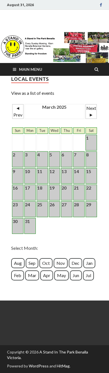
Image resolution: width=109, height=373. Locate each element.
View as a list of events (32, 93)
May (61, 275)
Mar (32, 275)
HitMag (63, 366)
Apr (46, 275)
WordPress (39, 366)
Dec (75, 263)
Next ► (91, 111)
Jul (88, 275)
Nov (60, 263)
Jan (89, 263)
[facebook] (100, 5)
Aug (18, 263)
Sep (32, 263)
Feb (17, 275)
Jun (76, 275)
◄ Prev (17, 111)
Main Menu (30, 69)
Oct (46, 263)
